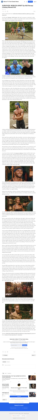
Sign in (35, 1)
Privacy (20, 413)
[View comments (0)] (5, 11)
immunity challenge (19, 153)
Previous (5, 355)
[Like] (3, 11)
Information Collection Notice (19, 399)
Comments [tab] (4, 361)
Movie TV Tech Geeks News (10, 335)
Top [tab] (3, 373)
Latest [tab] (6, 373)
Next (33, 355)
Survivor (9, 17)
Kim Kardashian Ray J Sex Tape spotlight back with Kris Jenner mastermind (14, 376)
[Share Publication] (27, 2)
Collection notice (26, 413)
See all (4, 399)
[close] (28, 383)
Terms (22, 413)
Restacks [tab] (8, 361)
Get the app (23, 415)
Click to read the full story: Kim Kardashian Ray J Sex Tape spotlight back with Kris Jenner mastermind (14, 379)
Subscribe (30, 1)
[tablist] (6, 362)
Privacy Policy (26, 399)
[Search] (24, 2)
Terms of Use (23, 398)
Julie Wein (20, 335)
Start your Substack (16, 415)
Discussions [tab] (9, 373)
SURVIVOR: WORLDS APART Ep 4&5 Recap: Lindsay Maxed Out (19, 333)
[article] (19, 379)
